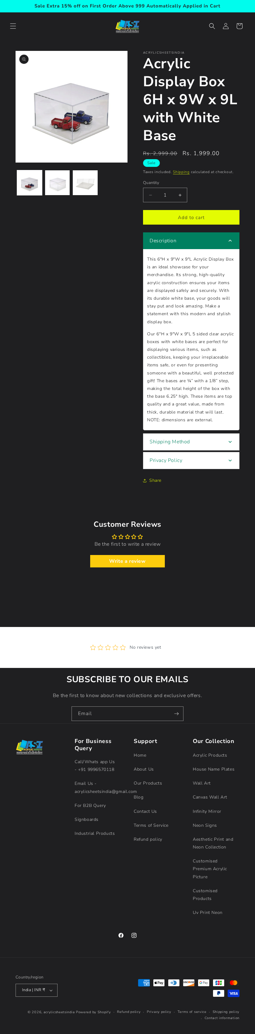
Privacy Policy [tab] (166, 460)
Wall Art (202, 783)
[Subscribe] (176, 713)
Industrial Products (95, 833)
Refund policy (148, 839)
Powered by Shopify (93, 1012)
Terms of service (192, 1011)
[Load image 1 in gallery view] (29, 182)
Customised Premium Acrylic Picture (210, 869)
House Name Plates (213, 769)
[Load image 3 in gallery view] (85, 182)
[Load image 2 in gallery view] (57, 182)
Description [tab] (163, 240)
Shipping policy (226, 1011)
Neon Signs (205, 825)
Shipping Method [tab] (170, 441)
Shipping (181, 171)
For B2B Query (90, 805)
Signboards (87, 819)
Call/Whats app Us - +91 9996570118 (95, 765)
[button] (13, 26)
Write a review (127, 561)
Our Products (148, 783)
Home (140, 755)
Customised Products (205, 895)
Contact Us (145, 811)
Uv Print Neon (208, 912)
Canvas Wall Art (210, 797)
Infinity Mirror (207, 811)
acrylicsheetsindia (59, 1012)
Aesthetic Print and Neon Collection (213, 843)
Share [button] (155, 480)
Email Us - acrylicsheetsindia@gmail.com (106, 787)
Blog (138, 797)
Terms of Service (151, 825)
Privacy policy (159, 1011)
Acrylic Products (210, 755)
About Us (144, 769)
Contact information (222, 1018)
